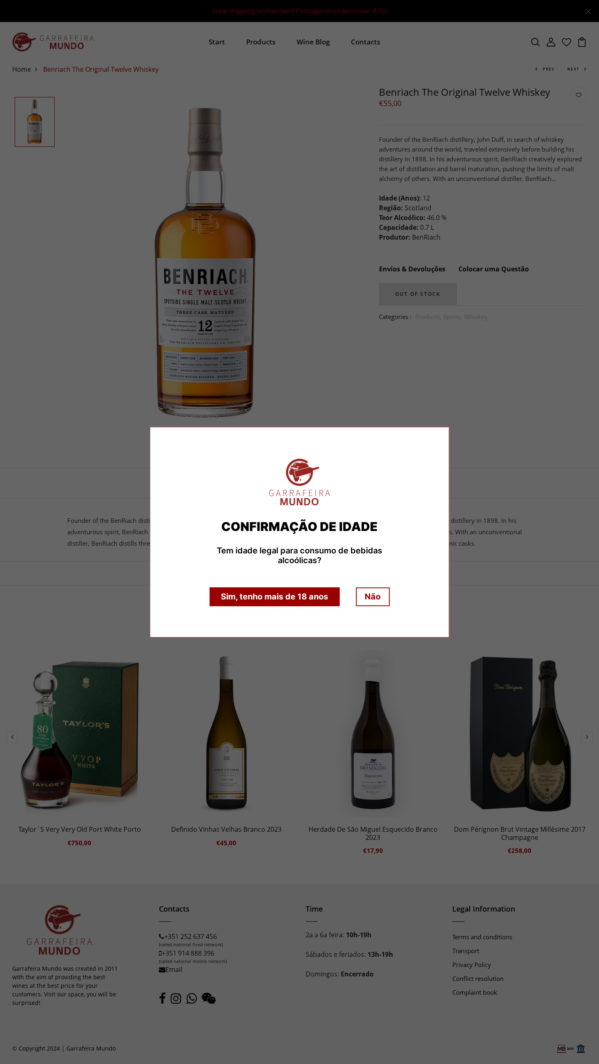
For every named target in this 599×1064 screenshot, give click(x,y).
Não (373, 596)
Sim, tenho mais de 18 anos (274, 596)
